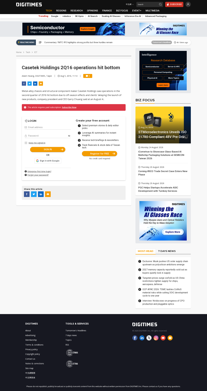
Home (19, 52)
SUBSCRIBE (176, 4)
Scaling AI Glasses (111, 16)
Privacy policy (31, 349)
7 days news (71, 335)
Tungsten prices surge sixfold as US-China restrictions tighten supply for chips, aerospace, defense (163, 281)
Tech (28, 52)
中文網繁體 (30, 373)
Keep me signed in (37, 142)
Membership (31, 340)
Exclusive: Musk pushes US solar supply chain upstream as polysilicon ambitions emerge (165, 263)
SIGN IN (48, 149)
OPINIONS (92, 10)
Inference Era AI (133, 16)
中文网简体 (30, 377)
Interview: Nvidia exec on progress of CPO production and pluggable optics (163, 302)
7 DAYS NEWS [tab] (167, 251)
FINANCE (107, 10)
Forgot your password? (38, 175)
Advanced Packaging (155, 16)
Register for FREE (99, 153)
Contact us (30, 358)
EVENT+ (136, 10)
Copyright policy (32, 354)
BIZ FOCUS (122, 10)
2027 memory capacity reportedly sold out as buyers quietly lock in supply (165, 271)
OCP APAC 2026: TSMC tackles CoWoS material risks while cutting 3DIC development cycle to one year (165, 292)
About (28, 330)
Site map (29, 368)
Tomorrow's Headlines (162, 42)
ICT (35, 52)
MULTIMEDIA (152, 10)
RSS (67, 344)
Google (54, 16)
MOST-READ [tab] (145, 251)
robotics (67, 16)
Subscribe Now (69, 107)
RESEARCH (77, 10)
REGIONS (61, 10)
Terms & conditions (34, 344)
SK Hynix (79, 16)
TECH (49, 10)
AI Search (93, 16)
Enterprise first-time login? (39, 171)
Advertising (30, 335)
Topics (68, 340)
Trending (43, 16)
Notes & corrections (34, 363)
